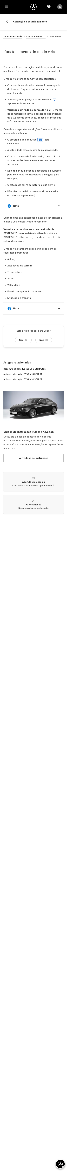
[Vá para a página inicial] (33, 7)
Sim (21, 340)
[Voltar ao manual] (8, 22)
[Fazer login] (59, 7)
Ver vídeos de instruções (33, 458)
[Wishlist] (48, 6)
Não (41, 340)
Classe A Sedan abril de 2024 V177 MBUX (36, 36)
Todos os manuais (12, 36)
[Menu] (6, 7)
